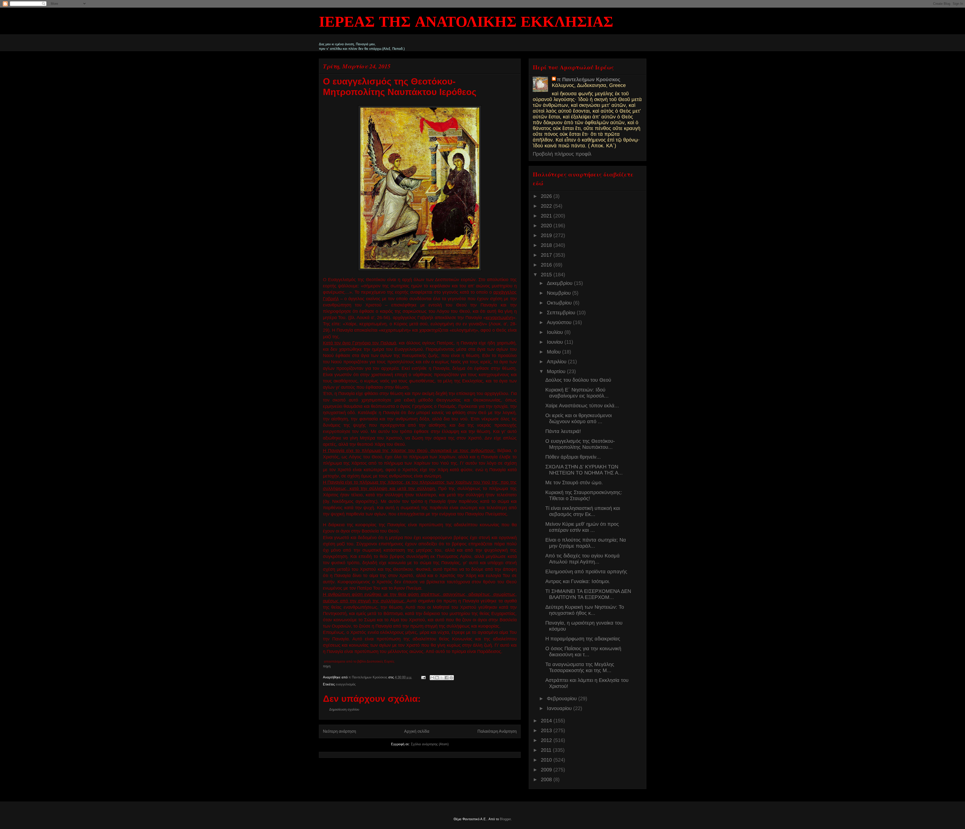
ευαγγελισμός (346, 684)
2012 (547, 740)
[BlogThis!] (437, 677)
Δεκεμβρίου (560, 283)
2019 (547, 235)
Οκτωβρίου (560, 303)
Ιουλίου (555, 332)
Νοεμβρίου (559, 293)
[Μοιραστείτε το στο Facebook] (446, 677)
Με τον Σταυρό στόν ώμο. (574, 482)
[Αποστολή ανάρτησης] (423, 677)
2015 (547, 274)
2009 (547, 769)
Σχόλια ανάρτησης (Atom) (430, 744)
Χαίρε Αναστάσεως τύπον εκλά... (582, 405)
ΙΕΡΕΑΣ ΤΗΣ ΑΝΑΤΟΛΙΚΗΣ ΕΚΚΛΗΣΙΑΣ (466, 22)
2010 (547, 760)
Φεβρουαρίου (562, 698)
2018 (547, 245)
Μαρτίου (557, 371)
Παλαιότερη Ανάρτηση (497, 731)
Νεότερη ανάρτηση (339, 731)
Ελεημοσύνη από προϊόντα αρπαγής (586, 571)
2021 (547, 216)
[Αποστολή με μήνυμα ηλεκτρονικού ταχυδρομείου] (432, 677)
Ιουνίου (555, 342)
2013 (547, 730)
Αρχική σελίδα (416, 731)
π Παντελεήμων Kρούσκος (588, 79)
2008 (547, 779)
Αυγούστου (560, 322)
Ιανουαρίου (560, 708)
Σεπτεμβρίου (562, 312)
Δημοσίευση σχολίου (344, 709)
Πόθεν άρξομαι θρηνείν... (573, 457)
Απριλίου (557, 361)
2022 (547, 206)
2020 (547, 225)
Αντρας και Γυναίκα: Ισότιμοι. (577, 581)
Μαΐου (554, 352)
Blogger (505, 819)
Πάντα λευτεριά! (563, 431)
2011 (547, 750)
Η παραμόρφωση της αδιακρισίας (582, 638)
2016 (547, 265)
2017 (547, 255)
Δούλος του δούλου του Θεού (578, 380)
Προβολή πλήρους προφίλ (562, 154)
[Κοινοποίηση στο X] (441, 677)
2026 (547, 196)
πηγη (326, 666)
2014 (547, 720)
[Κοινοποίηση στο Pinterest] (451, 677)
